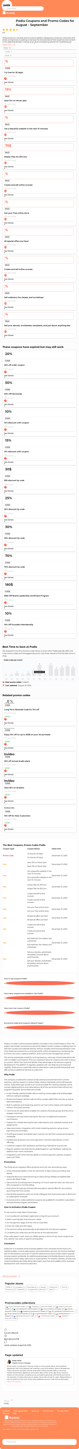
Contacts (6, 1411)
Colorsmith (10, 1289)
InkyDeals (54, 1287)
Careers (5, 1413)
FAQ (14, 1413)
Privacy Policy (63, 1411)
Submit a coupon (9, 1276)
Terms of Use (48, 1411)
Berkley (64, 1287)
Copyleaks (18, 1287)
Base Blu (22, 1289)
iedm (51, 1289)
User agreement (21, 1411)
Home (6, 1401)
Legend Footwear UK (37, 1289)
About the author (14, 1382)
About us (35, 1411)
